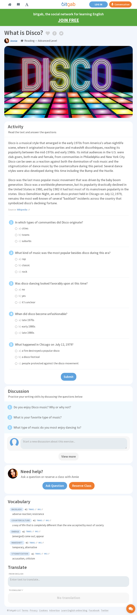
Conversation (122, 4)
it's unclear (27, 302)
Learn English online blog (74, 610)
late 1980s (26, 332)
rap (22, 259)
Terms (25, 610)
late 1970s (26, 320)
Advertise (54, 610)
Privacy (34, 610)
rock (23, 271)
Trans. (31, 509)
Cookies (43, 610)
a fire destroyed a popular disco (39, 350)
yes (22, 296)
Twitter (105, 610)
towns (24, 234)
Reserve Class (81, 486)
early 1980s (27, 326)
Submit (68, 377)
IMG (39, 509)
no (22, 289)
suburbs (25, 241)
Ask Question (55, 486)
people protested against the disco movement (49, 363)
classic (24, 265)
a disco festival (29, 357)
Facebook (94, 610)
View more (68, 456)
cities (23, 228)
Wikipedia (22, 209)
